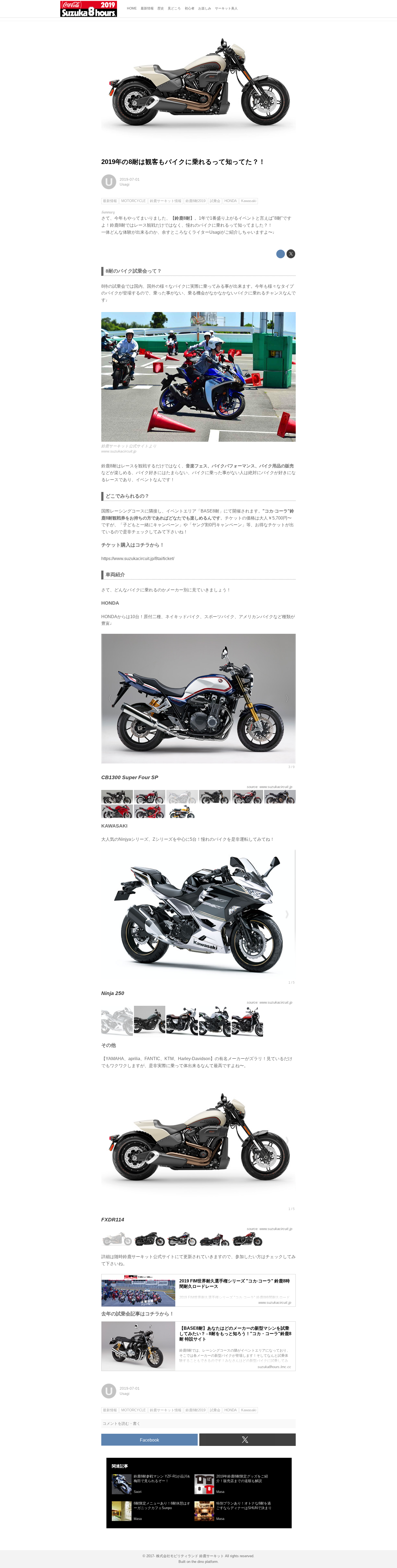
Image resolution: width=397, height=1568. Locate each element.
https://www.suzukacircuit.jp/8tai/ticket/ (137, 558)
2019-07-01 (130, 179)
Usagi (124, 184)
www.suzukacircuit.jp (118, 451)
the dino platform (204, 1562)
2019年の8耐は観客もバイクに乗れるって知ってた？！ (183, 161)
